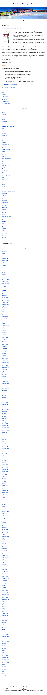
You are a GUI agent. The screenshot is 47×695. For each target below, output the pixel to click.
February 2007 (5, 632)
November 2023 (5, 279)
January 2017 (5, 423)
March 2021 (4, 335)
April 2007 (4, 629)
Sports (3, 219)
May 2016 (4, 437)
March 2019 (4, 378)
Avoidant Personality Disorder (8, 131)
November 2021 (5, 321)
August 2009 (4, 580)
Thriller (3, 230)
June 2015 (4, 457)
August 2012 (4, 516)
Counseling (4, 147)
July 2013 (4, 497)
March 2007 (4, 631)
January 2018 (5, 402)
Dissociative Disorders (6, 158)
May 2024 (4, 269)
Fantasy (3, 168)
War (3, 235)
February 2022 (5, 316)
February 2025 (5, 253)
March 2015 (4, 462)
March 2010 (4, 567)
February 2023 (5, 295)
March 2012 (4, 525)
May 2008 (4, 606)
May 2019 (4, 374)
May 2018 (4, 395)
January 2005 (5, 676)
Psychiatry (4, 195)
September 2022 (5, 304)
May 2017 (4, 416)
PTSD (3, 203)
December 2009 (5, 573)
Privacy (32, 686)
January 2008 (5, 613)
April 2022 (4, 313)
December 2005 (5, 657)
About (24, 686)
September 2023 (5, 283)
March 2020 (4, 356)
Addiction (4, 114)
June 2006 (4, 646)
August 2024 (4, 263)
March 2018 (4, 399)
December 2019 (5, 362)
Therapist (4, 226)
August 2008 (4, 601)
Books (3, 137)
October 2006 (5, 639)
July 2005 (4, 666)
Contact (21, 686)
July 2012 (4, 518)
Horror (3, 177)
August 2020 (4, 348)
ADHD (3, 116)
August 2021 (4, 327)
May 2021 (4, 332)
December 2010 (5, 552)
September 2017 (5, 409)
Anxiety (3, 128)
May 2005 (4, 669)
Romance (4, 209)
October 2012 (5, 513)
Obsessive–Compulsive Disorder (8, 191)
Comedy (4, 142)
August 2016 (4, 432)
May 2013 (4, 501)
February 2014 (5, 485)
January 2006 (5, 655)
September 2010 (5, 557)
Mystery (3, 186)
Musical (3, 184)
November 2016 (5, 427)
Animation (4, 124)
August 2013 (4, 495)
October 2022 (5, 302)
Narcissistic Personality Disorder (8, 188)
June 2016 (4, 436)
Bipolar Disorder (5, 135)
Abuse (3, 110)
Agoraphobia (4, 121)
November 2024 (5, 258)
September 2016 (5, 430)
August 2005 (4, 664)
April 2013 (4, 502)
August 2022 (4, 306)
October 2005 (5, 661)
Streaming (4, 221)
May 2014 (4, 480)
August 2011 (4, 538)
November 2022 (5, 300)
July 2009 (4, 581)
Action (3, 112)
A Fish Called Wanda (6, 103)
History (3, 174)
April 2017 (4, 418)
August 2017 (4, 411)
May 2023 (4, 290)
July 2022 (4, 307)
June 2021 (4, 330)
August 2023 (4, 284)
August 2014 (4, 474)
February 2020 (5, 358)
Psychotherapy (5, 202)
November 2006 (5, 638)
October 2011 (5, 534)
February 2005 (5, 675)
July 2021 (4, 328)
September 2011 (5, 536)
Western (4, 237)
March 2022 (4, 314)
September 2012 (5, 515)
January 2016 (5, 444)
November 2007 (5, 617)
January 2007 (5, 634)
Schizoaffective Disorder (7, 210)
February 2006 (5, 653)
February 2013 (5, 506)
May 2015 (4, 458)
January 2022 (5, 318)
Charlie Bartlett (5, 98)
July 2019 (4, 371)
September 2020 (5, 346)
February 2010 (5, 569)
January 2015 (5, 465)
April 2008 (4, 608)
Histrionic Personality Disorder (8, 175)
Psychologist (4, 196)
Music (3, 182)
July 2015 (4, 455)
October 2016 (5, 429)
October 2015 (5, 450)
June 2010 (4, 562)
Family (3, 167)
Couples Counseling (6, 149)
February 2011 (5, 548)
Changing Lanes (5, 101)
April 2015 (4, 460)
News (3, 189)
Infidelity (4, 179)
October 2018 (5, 386)
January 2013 (5, 508)
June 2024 (4, 267)
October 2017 (5, 407)
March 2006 (4, 652)
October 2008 (5, 597)
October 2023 (5, 281)
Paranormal (4, 193)
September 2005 (5, 662)
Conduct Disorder (5, 144)
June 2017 (4, 414)
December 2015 (5, 446)
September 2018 (5, 388)
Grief (3, 172)
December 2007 (5, 615)
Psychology (4, 198)
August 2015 (4, 453)
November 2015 (5, 448)
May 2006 (4, 648)
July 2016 (4, 434)
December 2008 (5, 594)
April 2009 (4, 587)
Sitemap (35, 686)
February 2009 (5, 590)
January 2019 (5, 381)
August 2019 (4, 369)
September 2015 (5, 451)
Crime (3, 151)
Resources (28, 686)
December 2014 (5, 467)
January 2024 (5, 276)
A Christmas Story (5, 96)
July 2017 (4, 413)
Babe (3, 92)
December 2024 (5, 256)
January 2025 (5, 255)
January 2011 (5, 550)
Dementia (4, 154)
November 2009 (5, 574)
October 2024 (5, 260)
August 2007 (4, 622)
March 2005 (4, 673)
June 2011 (4, 541)
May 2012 (4, 522)
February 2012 (5, 527)
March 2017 (4, 420)
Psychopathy (4, 200)
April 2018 (4, 397)
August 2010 (4, 559)
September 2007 (5, 620)
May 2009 (4, 585)
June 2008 (4, 604)
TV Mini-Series (5, 232)
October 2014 (5, 471)
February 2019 (5, 379)
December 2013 (5, 488)
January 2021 (5, 339)
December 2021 (5, 320)
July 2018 (4, 392)
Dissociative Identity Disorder (8, 160)
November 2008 (5, 595)
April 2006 (4, 650)
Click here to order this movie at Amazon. (10, 84)
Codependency (5, 140)
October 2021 (5, 323)
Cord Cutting (4, 145)
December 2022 (5, 299)
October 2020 (5, 344)
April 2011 (4, 545)
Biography (4, 133)
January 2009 (5, 592)
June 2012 (4, 520)
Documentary (5, 161)
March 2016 (4, 441)
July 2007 (4, 624)
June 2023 (4, 288)
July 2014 (4, 476)
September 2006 (5, 641)
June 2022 (4, 309)
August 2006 (4, 643)
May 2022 (4, 311)
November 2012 (5, 511)
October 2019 (5, 365)
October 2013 (5, 492)
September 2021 (5, 325)
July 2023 (4, 286)
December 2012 (5, 509)
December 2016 (5, 425)
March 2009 (4, 588)
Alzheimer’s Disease (6, 123)
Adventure (4, 119)
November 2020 (5, 342)
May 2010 (4, 564)
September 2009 (5, 578)
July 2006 (4, 645)
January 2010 (5, 571)
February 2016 (5, 443)
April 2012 (4, 523)
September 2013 (5, 494)
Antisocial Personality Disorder (8, 126)
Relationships (13, 87)
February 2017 (5, 422)
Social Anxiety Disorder (6, 216)
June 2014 (4, 478)
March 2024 (4, 272)
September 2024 (5, 262)
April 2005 (4, 671)
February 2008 (5, 611)
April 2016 (4, 439)
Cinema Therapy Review (23, 3)
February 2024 (5, 274)
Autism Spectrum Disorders (7, 130)
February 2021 (5, 337)
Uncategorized (5, 233)
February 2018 (5, 400)
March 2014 (4, 483)
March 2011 (4, 546)
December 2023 (5, 277)
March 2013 (4, 504)
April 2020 (4, 355)
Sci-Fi (3, 214)
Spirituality (4, 217)
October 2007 (5, 618)
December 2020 (5, 341)
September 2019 (5, 367)
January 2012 (5, 529)
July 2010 (4, 560)
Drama (8, 87)
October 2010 (5, 555)
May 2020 (4, 353)
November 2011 (5, 532)
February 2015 (5, 464)
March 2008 (4, 610)
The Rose (4, 94)
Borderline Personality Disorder (8, 138)
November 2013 (5, 490)
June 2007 (4, 625)
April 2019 (4, 376)
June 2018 (4, 393)
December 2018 (5, 383)
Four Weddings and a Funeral (8, 99)
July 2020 (4, 349)
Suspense (4, 223)
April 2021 (4, 334)
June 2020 (4, 351)
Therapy (4, 228)
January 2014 (5, 487)
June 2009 (4, 583)
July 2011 (4, 539)
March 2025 (4, 251)
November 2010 (5, 553)
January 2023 (5, 297)
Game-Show (4, 170)
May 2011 (4, 543)
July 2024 (4, 265)
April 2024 (4, 270)
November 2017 (5, 406)
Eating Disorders (5, 165)
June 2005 (4, 668)
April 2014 (4, 481)
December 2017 (5, 404)
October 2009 (5, 576)
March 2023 (4, 293)
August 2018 (4, 390)
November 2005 (5, 659)
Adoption (4, 117)
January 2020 (5, 360)
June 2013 (4, 499)
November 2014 (5, 469)
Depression (4, 156)
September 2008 (5, 599)
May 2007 (4, 627)
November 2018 (5, 385)
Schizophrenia (5, 212)
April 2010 (4, 566)
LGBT (3, 181)
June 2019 (4, 372)
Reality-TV (4, 205)
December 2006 (5, 636)
